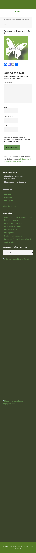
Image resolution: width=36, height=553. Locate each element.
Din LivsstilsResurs (18, 4)
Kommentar (8, 83)
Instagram (8, 201)
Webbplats (7, 126)
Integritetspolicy (9, 206)
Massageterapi (10, 233)
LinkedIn (7, 194)
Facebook (8, 197)
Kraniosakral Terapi (12, 229)
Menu (19, 12)
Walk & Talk (9, 242)
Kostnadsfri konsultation (14, 226)
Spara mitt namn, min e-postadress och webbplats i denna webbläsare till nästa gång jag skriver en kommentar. (17, 139)
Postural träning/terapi (13, 236)
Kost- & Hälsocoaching (13, 223)
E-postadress (8, 116)
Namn (6, 107)
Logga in (18, 548)
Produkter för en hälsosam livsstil (17, 239)
